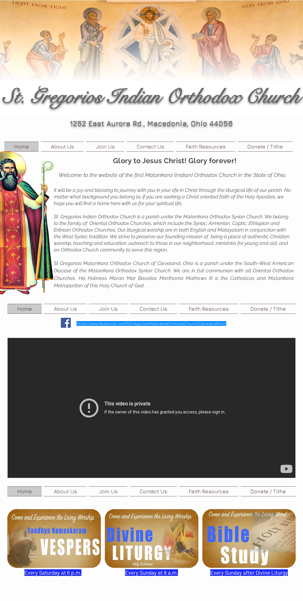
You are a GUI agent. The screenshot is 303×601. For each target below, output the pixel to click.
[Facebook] (66, 323)
